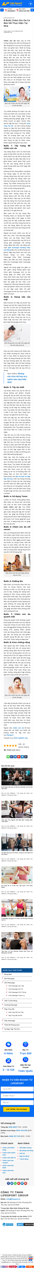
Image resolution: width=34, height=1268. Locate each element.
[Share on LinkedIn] (22, 756)
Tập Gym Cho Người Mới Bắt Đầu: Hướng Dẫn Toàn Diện (17, 820)
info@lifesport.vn (13, 1199)
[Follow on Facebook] (8, 1183)
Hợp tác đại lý (24, 1156)
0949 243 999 (21, 1130)
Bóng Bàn (8, 974)
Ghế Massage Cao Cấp (16, 986)
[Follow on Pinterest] (18, 1183)
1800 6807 (13, 1127)
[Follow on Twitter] (11, 1183)
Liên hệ (22, 1153)
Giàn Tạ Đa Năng (10, 1001)
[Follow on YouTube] (25, 1183)
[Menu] (2, 10)
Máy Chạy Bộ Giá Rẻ (15, 1015)
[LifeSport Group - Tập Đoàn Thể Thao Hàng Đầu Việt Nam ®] (12, 4)
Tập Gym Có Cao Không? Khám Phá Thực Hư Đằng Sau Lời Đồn (17, 952)
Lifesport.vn (8, 32)
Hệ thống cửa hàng (26, 1150)
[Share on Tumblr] (25, 756)
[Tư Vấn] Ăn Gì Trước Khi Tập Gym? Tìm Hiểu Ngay (17, 886)
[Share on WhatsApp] (8, 756)
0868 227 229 (14, 1136)
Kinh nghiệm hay (9, 18)
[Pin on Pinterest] (18, 756)
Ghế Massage (9, 983)
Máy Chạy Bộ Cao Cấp (16, 1012)
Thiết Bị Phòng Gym (12, 1025)
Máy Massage (9, 1021)
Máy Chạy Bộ (9, 1009)
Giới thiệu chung (25, 1148)
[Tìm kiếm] (32, 10)
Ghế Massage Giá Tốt (15, 989)
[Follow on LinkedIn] (22, 1183)
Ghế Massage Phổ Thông (17, 992)
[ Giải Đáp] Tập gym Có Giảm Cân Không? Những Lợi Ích (17, 919)
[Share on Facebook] (11, 756)
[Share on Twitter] (15, 756)
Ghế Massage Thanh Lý (16, 995)
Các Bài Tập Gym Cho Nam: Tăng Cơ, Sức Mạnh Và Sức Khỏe (17, 853)
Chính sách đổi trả (9, 1158)
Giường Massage (10, 1005)
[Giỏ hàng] (31, 4)
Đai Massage (9, 978)
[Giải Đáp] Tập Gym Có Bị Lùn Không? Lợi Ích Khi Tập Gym (17, 787)
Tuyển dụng (23, 1159)
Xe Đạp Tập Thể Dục (12, 1029)
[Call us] (15, 1183)
